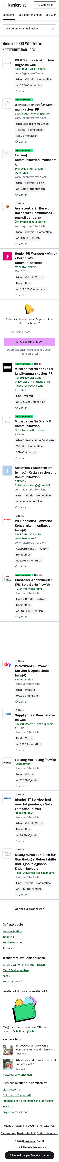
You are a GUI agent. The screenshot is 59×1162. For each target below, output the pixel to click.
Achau (6, 975)
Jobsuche (9, 14)
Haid (19, 738)
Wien (19, 79)
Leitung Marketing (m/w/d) (35, 760)
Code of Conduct (47, 1133)
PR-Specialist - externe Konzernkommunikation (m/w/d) (33, 525)
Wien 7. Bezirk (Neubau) (16, 970)
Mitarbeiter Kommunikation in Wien (24, 964)
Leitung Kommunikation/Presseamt (35, 159)
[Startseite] (18, 5)
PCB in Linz (9, 1106)
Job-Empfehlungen (30, 14)
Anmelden (47, 4)
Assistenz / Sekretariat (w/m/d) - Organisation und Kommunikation (35, 472)
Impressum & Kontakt (35, 1125)
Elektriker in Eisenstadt (17, 1095)
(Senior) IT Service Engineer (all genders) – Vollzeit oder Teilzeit (33, 804)
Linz (18, 395)
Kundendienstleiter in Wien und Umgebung (28, 1100)
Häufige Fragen (12, 1125)
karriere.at (39, 1083)
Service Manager (13, 942)
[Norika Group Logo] (29, 1148)
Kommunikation (12, 931)
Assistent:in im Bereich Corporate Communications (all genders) (35, 213)
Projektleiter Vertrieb (15, 1112)
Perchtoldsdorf (12, 981)
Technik (7, 948)
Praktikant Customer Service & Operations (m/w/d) (32, 670)
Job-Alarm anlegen (31, 341)
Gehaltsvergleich (23, 1031)
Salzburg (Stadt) (26, 548)
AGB (52, 1125)
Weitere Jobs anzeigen (29, 908)
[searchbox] (29, 28)
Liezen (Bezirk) (24, 599)
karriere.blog (12, 1039)
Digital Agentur (12, 1089)
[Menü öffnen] (4, 5)
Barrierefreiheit (26, 1133)
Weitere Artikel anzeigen (17, 1074)
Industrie (8, 936)
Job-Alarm (52, 14)
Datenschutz (8, 1133)
